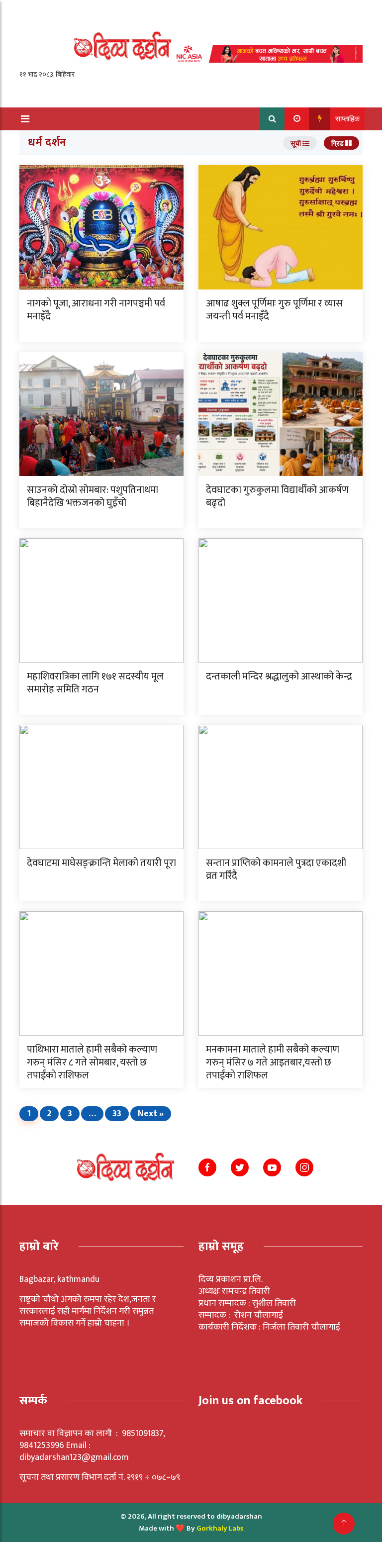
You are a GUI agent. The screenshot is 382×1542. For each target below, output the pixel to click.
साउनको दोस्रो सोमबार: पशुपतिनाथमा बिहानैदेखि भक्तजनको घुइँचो (92, 496)
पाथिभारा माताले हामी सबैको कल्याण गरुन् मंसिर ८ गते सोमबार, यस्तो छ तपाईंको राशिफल (92, 1062)
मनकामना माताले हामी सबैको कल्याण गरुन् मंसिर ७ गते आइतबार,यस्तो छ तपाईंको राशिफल (272, 1062)
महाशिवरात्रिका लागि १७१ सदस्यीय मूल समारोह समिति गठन (95, 683)
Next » (151, 1113)
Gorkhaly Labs (219, 1528)
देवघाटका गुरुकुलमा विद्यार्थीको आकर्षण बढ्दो (277, 496)
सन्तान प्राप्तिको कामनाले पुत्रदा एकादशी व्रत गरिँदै (276, 869)
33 (116, 1113)
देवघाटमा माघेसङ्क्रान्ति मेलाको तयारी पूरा (101, 863)
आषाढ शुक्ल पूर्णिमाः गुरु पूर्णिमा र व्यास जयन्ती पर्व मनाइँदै (274, 310)
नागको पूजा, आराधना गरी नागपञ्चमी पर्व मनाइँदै (96, 310)
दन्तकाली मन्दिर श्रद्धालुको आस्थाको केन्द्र (279, 676)
